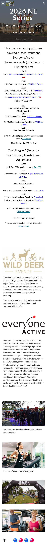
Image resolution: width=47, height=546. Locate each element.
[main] (23, 21)
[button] (3, 3)
